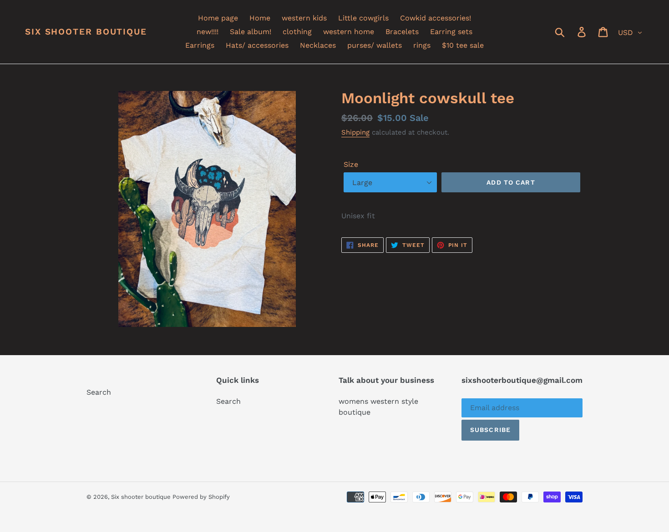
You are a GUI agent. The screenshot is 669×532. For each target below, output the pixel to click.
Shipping (355, 132)
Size (351, 164)
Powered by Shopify (201, 496)
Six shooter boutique (86, 32)
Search (98, 392)
